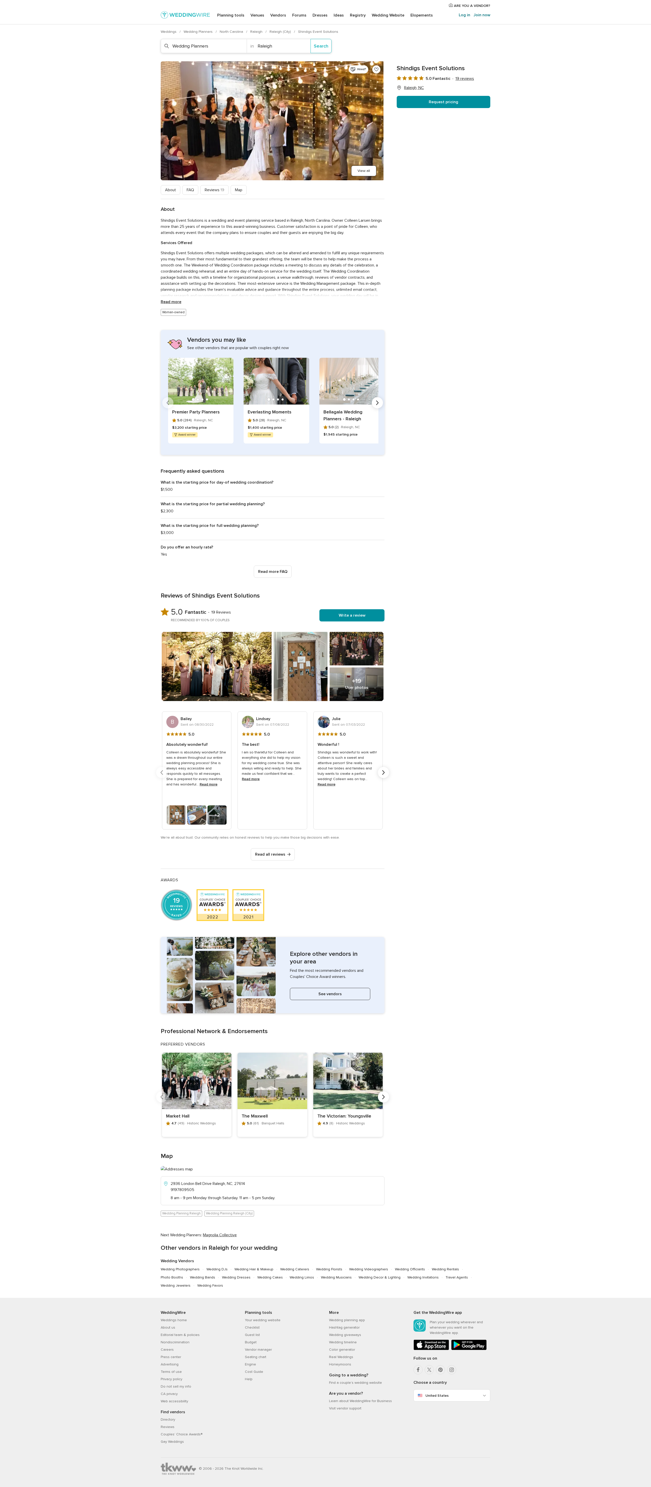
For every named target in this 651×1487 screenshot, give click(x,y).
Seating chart (255, 1357)
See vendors (330, 994)
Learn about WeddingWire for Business (360, 1401)
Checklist (252, 1327)
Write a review (352, 615)
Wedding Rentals (445, 1269)
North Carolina (232, 31)
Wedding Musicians (336, 1277)
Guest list (252, 1335)
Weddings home (174, 1320)
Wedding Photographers (180, 1269)
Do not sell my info (176, 1386)
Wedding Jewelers (175, 1285)
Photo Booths (172, 1277)
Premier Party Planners (196, 412)
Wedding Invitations (423, 1277)
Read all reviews (270, 854)
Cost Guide (254, 1372)
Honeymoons (340, 1364)
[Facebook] (418, 1369)
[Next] (377, 402)
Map (238, 189)
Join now (482, 15)
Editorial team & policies (180, 1335)
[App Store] (431, 1349)
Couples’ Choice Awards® (181, 1434)
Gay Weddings (172, 1441)
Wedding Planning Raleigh (181, 1213)
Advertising (170, 1364)
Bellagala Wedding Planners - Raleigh (342, 415)
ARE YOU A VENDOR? (471, 6)
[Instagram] (451, 1369)
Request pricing (443, 102)
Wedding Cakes (270, 1277)
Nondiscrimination (175, 1342)
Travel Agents (457, 1277)
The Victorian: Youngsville (344, 1116)
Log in (464, 15)
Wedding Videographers (368, 1269)
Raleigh (256, 31)
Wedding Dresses (236, 1277)
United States (437, 1395)
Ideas (339, 15)
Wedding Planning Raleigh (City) (229, 1213)
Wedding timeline (343, 1342)
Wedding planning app (347, 1320)
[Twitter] (429, 1369)
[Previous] (167, 402)
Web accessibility (174, 1401)
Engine (250, 1364)
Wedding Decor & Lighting (380, 1277)
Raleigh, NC (414, 87)
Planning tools (230, 15)
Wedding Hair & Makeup (253, 1269)
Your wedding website (262, 1320)
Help (249, 1379)
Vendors (278, 15)
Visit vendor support (345, 1408)
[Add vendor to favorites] (376, 69)
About (170, 189)
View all (364, 171)
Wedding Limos (302, 1277)
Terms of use (171, 1372)
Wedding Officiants (410, 1269)
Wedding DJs (217, 1269)
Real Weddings (341, 1357)
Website (388, 15)
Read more (171, 301)
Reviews (214, 189)
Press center (171, 1357)
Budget (251, 1342)
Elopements (421, 15)
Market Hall (177, 1116)
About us (168, 1327)
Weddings (169, 31)
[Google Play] (469, 1349)
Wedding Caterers (294, 1269)
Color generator (342, 1349)
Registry (358, 15)
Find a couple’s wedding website (355, 1382)
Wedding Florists (329, 1269)
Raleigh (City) (281, 31)
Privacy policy (171, 1379)
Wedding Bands (202, 1277)
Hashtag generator (344, 1327)
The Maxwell (255, 1116)
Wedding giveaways (345, 1335)
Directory (168, 1419)
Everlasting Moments (269, 412)
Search (321, 46)
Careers (167, 1349)
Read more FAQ (272, 571)
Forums (299, 15)
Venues (257, 15)
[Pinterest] (440, 1369)
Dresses (320, 15)
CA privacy (169, 1394)
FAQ (190, 189)
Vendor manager (258, 1349)
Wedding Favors (210, 1285)
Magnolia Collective (220, 1235)
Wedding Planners (199, 31)
